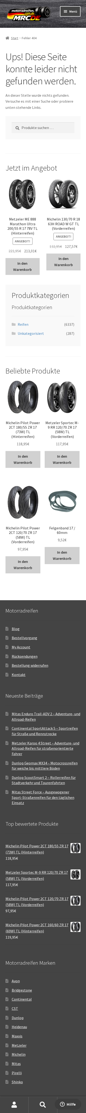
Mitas (16, 1063)
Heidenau (19, 1026)
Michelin (19, 1054)
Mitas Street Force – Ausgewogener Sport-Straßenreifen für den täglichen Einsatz (43, 797)
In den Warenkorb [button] (22, 266)
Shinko (17, 1081)
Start (14, 38)
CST (15, 1008)
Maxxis (17, 1036)
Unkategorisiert (31, 333)
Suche (43, 1105)
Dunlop (18, 1017)
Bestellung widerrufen (30, 665)
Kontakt (19, 674)
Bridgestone (22, 990)
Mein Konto (14, 1105)
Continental (22, 999)
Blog (16, 628)
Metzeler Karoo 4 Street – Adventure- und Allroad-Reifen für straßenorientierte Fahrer (45, 748)
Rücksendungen (25, 656)
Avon (16, 981)
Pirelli (17, 1072)
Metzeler (19, 1045)
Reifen (23, 324)
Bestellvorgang (24, 637)
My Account (21, 647)
